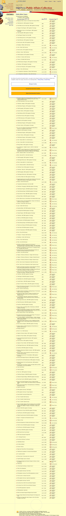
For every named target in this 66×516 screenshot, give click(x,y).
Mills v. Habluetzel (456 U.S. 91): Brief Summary (25, 152)
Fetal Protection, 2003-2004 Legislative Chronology (25, 427)
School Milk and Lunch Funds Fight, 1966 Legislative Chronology (28, 25)
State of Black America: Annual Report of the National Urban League (28, 198)
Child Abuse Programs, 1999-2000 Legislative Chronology (27, 374)
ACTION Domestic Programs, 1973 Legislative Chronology (27, 61)
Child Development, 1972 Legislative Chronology (25, 54)
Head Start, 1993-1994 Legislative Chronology (25, 304)
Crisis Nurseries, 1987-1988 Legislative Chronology (25, 220)
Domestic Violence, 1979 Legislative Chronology (25, 125)
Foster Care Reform (20, 367)
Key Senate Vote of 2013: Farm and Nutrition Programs (26, 485)
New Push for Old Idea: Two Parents (23, 439)
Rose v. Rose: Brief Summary (22, 232)
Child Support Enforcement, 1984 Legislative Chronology (26, 174)
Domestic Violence (20, 446)
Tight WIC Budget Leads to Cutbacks (23, 458)
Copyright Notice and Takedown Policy (37, 514)
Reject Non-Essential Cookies (33, 93)
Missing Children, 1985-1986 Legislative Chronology (26, 196)
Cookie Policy (28, 515)
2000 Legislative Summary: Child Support (24, 389)
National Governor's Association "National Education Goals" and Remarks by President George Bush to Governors (28, 250)
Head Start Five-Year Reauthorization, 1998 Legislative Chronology (28, 359)
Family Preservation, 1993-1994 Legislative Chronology (26, 302)
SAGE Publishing (35, 511)
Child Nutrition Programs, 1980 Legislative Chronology (26, 132)
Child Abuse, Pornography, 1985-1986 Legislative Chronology (27, 186)
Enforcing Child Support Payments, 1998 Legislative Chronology (28, 357)
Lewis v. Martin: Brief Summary (22, 47)
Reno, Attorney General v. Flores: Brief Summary (25, 312)
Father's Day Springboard (21, 468)
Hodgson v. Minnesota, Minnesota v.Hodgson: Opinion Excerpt (27, 259)
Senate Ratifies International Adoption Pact (24, 394)
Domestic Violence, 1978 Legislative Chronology (25, 110)
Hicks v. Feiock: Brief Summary (22, 239)
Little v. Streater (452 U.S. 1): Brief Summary (24, 139)
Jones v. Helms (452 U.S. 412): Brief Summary (25, 142)
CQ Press (24, 511)
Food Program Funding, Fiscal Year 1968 (24, 35)
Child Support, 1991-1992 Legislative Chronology (25, 276)
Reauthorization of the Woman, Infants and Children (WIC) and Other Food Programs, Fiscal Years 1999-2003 (29, 365)
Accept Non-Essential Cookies (33, 88)
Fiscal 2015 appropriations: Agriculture (23, 487)
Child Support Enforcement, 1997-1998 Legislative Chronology (27, 345)
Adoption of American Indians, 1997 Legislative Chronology (27, 333)
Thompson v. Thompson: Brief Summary (24, 234)
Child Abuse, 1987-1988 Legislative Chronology (25, 215)
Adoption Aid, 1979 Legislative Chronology (24, 120)
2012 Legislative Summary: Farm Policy (24, 470)
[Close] (55, 76)
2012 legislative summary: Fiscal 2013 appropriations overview (27, 473)
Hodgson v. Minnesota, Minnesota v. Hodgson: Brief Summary (27, 254)
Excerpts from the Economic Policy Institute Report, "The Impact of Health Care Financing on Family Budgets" (28, 315)
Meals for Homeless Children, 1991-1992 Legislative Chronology (28, 283)
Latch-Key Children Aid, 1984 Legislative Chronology (26, 176)
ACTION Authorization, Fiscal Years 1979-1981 (25, 101)
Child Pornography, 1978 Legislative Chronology (25, 108)
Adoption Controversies (21, 387)
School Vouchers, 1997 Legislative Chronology (25, 340)
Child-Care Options (20, 369)
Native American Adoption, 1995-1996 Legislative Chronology (27, 323)
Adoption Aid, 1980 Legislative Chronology (24, 130)
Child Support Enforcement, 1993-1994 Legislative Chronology (27, 299)
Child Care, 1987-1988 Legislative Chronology (25, 217)
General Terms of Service (24, 514)
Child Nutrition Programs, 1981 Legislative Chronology (26, 137)
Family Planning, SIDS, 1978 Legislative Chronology (26, 113)
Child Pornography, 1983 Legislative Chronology (25, 157)
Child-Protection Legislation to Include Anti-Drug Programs (27, 451)
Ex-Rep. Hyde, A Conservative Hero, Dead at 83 (25, 456)
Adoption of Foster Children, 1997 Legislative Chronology (26, 335)
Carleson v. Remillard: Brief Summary (23, 59)
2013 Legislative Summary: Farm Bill (23, 480)
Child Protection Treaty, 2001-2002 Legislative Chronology (27, 410)
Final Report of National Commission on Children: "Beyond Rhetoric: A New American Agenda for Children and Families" (28, 270)
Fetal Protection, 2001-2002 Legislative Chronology (25, 412)
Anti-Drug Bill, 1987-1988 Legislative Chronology (25, 210)
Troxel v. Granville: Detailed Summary (23, 399)
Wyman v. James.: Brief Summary (23, 52)
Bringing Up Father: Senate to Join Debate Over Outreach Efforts (28, 20)
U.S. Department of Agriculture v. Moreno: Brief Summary (27, 71)
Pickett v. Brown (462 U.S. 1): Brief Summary (25, 162)
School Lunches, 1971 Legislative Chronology (25, 49)
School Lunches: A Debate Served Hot (23, 475)
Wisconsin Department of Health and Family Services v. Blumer (28, 422)
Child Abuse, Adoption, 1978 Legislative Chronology (26, 103)
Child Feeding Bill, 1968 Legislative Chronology (25, 32)
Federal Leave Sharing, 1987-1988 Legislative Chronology (27, 225)
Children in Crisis (20, 420)
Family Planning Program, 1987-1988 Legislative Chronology (27, 222)
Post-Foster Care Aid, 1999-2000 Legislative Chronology (26, 379)
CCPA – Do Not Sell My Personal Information (40, 515)
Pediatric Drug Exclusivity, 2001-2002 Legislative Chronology (27, 415)
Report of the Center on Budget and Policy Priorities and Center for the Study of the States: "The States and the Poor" (28, 272)
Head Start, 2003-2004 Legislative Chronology (25, 429)
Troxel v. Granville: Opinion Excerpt (23, 401)
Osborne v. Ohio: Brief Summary (22, 252)
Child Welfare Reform (21, 441)
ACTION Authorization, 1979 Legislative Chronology (26, 118)
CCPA (51, 515)
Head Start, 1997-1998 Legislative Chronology (25, 347)
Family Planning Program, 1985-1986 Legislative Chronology (27, 191)
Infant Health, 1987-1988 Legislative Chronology (25, 227)
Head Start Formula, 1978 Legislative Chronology (25, 115)
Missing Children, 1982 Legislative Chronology (25, 144)
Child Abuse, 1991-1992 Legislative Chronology (25, 274)
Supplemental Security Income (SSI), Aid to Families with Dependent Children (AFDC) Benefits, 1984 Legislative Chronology (28, 179)
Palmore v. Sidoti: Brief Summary (22, 181)
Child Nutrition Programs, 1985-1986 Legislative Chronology (27, 188)
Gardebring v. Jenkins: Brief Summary (23, 237)
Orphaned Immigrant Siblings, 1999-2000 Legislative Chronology (28, 376)
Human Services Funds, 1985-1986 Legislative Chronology (27, 193)
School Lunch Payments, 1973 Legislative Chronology (26, 66)
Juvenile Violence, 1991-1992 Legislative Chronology (26, 281)
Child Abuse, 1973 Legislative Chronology (24, 64)
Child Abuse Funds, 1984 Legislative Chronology (25, 167)
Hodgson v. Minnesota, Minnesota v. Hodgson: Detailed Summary (28, 257)
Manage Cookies (55, 515)
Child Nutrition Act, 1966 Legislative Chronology (25, 23)
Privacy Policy (22, 515)
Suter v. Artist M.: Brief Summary (22, 288)
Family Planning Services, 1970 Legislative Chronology (26, 37)
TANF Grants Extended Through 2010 (23, 434)
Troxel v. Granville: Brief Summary (23, 396)
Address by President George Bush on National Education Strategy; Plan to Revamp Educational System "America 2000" (28, 267)
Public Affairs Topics (21, 14)
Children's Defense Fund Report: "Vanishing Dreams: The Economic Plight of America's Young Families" (28, 291)
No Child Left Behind (20, 444)
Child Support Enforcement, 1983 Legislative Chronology (26, 159)
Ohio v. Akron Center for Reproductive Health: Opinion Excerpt (27, 264)
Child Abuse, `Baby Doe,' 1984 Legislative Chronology (26, 169)
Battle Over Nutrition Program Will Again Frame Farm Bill (26, 492)
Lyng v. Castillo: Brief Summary (22, 205)
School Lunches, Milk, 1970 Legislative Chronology (25, 42)
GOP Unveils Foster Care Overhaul (23, 432)
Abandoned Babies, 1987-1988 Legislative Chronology (26, 208)
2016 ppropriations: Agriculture (22, 490)
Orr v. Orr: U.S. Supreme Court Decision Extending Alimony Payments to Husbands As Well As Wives (27, 128)
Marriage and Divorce (20, 328)
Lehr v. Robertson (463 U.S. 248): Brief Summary (25, 164)
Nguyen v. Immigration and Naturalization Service (25, 417)
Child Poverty (19, 463)
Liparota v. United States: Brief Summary (24, 203)
